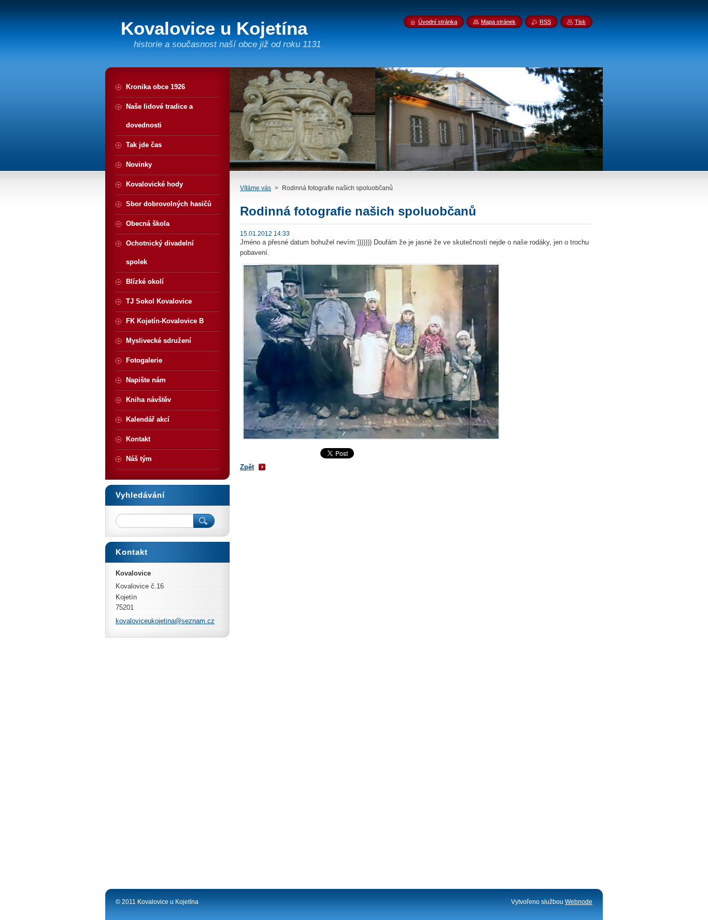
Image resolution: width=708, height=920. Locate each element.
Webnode (578, 902)
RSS (545, 22)
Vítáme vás (255, 188)
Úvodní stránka (437, 22)
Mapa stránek (498, 22)
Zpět (247, 467)
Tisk (580, 22)
